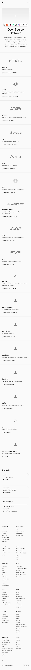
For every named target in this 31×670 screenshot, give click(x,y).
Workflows (4, 535)
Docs (17, 592)
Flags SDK (18, 570)
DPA (3, 646)
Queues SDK (20, 574)
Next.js (3, 568)
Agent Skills (19, 555)
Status (3, 654)
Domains (18, 557)
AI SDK (3, 529)
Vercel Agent (19, 550)
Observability (19, 535)
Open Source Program (21, 626)
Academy (18, 600)
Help (17, 633)
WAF (3, 550)
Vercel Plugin (21, 553)
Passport (5, 539)
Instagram (18, 648)
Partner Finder (5, 620)
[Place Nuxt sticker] (13, 24)
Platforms (4, 598)
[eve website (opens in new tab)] (15, 256)
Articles (18, 602)
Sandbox (4, 533)
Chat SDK (20, 572)
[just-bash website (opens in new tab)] (15, 352)
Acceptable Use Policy (7, 648)
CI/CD (17, 529)
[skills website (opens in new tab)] (15, 400)
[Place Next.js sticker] (4, 24)
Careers (18, 616)
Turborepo (4, 576)
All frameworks (5, 585)
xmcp (3, 583)
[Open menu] (28, 2)
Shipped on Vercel (20, 624)
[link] (9, 73)
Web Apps (4, 594)
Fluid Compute (19, 533)
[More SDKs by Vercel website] (15, 448)
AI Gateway (5, 531)
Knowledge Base (20, 598)
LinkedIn (18, 644)
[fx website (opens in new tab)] (15, 424)
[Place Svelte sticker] (7, 24)
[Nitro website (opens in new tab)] (15, 184)
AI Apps (4, 592)
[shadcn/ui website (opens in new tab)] (15, 280)
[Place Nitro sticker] (19, 24)
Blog (17, 594)
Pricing (18, 631)
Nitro (3, 574)
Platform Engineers (6, 602)
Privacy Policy (5, 640)
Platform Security (6, 548)
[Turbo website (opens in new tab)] (15, 88)
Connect (5, 537)
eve (4, 541)
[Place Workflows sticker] (16, 24)
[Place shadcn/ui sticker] (26, 24)
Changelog (19, 596)
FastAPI (4, 581)
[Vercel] (2, 2)
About (17, 614)
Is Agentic (18, 607)
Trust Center (5, 652)
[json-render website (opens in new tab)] (15, 328)
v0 (17, 559)
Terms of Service (6, 642)
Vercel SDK (19, 566)
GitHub (18, 640)
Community (19, 605)
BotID (3, 555)
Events (18, 620)
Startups (18, 622)
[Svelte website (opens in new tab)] (15, 136)
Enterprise (18, 628)
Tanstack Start (5, 579)
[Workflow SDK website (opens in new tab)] (15, 208)
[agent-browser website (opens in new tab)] (15, 304)
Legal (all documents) (7, 650)
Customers (4, 614)
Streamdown (19, 576)
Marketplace (5, 616)
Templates (4, 618)
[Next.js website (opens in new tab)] (15, 64)
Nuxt (3, 570)
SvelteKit (4, 572)
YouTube (18, 646)
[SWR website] (15, 232)
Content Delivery (20, 531)
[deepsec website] (15, 376)
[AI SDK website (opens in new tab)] (15, 112)
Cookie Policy (5, 644)
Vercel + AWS (5, 622)
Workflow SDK (21, 568)
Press (17, 618)
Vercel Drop (20, 548)
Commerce (4, 600)
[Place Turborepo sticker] (10, 24)
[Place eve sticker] (23, 24)
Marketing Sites (5, 596)
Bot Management (6, 553)
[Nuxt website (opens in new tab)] (15, 160)
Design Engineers (6, 605)
